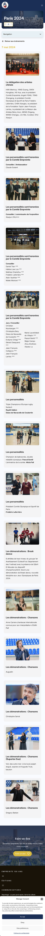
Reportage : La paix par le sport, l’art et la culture (18, 895)
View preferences (22, 928)
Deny (22, 922)
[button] (42, 899)
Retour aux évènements (14, 41)
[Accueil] (5, 5)
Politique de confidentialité (21, 933)
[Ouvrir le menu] (42, 5)
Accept (22, 917)
